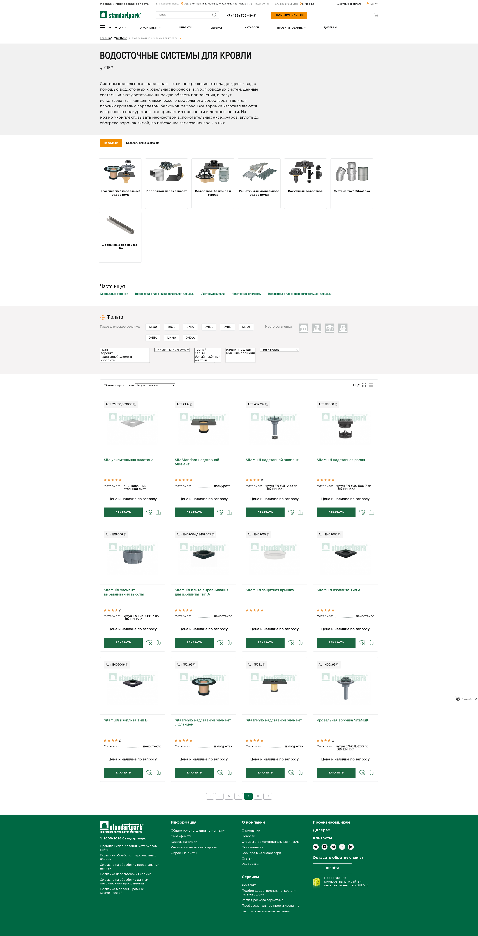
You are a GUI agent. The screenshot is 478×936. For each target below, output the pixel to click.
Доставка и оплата (349, 4)
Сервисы (216, 28)
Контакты (115, 38)
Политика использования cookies (125, 874)
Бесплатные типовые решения (266, 911)
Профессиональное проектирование (270, 905)
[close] (476, 698)
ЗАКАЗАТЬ (123, 512)
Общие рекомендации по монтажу (198, 830)
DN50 (153, 327)
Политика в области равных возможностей (122, 891)
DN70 (172, 327)
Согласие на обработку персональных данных (129, 867)
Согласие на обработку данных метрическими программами (124, 881)
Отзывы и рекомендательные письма (270, 842)
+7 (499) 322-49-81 (241, 15)
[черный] (208, 350)
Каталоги (252, 28)
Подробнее (262, 4)
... (219, 796)
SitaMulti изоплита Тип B (126, 720)
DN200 (190, 338)
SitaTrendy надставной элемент (274, 720)
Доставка (249, 885)
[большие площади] (240, 353)
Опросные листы (184, 853)
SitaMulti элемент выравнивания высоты (124, 592)
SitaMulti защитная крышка (270, 590)
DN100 (209, 327)
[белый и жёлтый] (208, 357)
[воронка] (125, 353)
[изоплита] (125, 361)
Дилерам (330, 28)
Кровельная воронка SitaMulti (343, 720)
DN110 (228, 327)
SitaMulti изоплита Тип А (339, 590)
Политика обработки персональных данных (128, 857)
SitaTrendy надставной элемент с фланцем (203, 722)
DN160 (171, 338)
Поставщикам (252, 847)
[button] (133, 428)
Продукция (115, 28)
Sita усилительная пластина (128, 460)
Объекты (185, 28)
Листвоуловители (213, 294)
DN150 (153, 338)
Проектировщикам (331, 822)
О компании (148, 28)
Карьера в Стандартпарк (261, 853)
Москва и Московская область (125, 4)
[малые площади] (240, 350)
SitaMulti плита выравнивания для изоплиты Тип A (201, 592)
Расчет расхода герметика (262, 900)
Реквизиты (250, 864)
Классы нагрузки (184, 842)
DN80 (190, 327)
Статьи (247, 858)
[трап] (125, 350)
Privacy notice (467, 699)
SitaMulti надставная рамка (341, 460)
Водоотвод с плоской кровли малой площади (164, 294)
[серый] (208, 353)
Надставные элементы (246, 294)
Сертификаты (181, 836)
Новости (248, 836)
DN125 (246, 327)
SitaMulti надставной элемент (272, 460)
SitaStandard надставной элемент (197, 462)
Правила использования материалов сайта (128, 848)
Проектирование (290, 28)
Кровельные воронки (114, 294)
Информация (183, 822)
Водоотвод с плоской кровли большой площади (299, 294)
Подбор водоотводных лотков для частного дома (269, 892)
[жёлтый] (208, 361)
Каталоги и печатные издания (194, 847)
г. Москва (308, 4)
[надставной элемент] (125, 357)
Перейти (332, 868)
